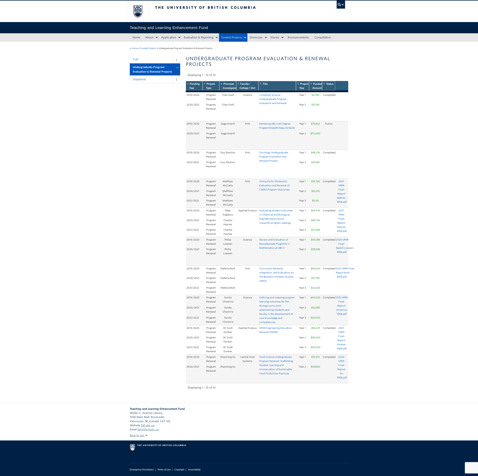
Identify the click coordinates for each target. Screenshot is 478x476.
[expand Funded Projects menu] (245, 38)
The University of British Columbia (137, 11)
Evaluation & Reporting (198, 37)
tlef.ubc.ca (147, 425)
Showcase (256, 37)
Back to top (137, 435)
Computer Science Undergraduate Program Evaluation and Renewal (273, 99)
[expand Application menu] (179, 38)
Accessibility (194, 469)
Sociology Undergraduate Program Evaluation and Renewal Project (273, 156)
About (149, 37)
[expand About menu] (156, 38)
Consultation (322, 37)
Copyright (179, 469)
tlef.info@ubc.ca (148, 429)
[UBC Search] (341, 5)
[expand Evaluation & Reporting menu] (217, 38)
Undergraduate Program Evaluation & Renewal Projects (152, 69)
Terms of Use (164, 469)
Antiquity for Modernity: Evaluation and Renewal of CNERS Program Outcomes (274, 185)
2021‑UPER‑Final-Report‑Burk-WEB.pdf (345, 272)
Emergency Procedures (142, 469)
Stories (274, 37)
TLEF (136, 59)
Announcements (298, 37)
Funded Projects (231, 37)
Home (136, 37)
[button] (176, 59)
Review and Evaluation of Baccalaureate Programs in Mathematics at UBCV (274, 243)
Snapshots (139, 79)
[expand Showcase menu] (266, 38)
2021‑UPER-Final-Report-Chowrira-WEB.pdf (342, 305)
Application (168, 37)
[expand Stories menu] (282, 38)
